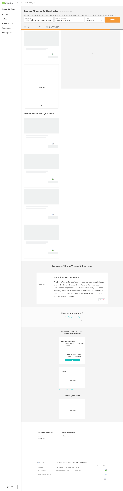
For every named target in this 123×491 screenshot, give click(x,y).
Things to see (7, 23)
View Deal (53, 57)
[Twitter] (100, 463)
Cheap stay (65, 436)
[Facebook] (97, 463)
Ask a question (73, 360)
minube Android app (62, 470)
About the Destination (45, 432)
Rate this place (74, 11)
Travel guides (7, 33)
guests (90, 20)
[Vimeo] (102, 463)
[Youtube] (105, 463)
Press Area (78, 470)
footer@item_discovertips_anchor (67, 467)
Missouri (39, 436)
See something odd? (66, 390)
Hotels (4, 19)
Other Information (68, 432)
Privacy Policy (41, 470)
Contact (77, 467)
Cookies (40, 467)
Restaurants (6, 28)
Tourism (5, 14)
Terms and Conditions (44, 474)
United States (41, 438)
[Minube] (7, 3)
